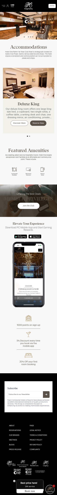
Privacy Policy (36, 440)
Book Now (52, 5)
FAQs (32, 426)
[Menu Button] (3, 5)
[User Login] (7, 5)
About (11, 426)
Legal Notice (35, 430)
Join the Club (28, 206)
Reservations (15, 430)
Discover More (19, 123)
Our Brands (14, 435)
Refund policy (36, 445)
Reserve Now (38, 123)
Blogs (11, 445)
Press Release (15, 449)
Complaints (35, 449)
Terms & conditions (38, 435)
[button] (24, 36)
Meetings (13, 440)
